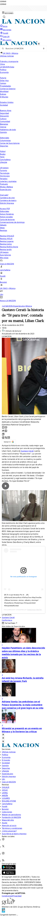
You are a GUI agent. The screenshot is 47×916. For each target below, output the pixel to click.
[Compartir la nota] (3, 430)
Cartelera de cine (7, 197)
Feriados (3, 178)
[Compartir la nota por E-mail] (8, 437)
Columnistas (5, 140)
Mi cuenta (7, 40)
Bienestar (4, 124)
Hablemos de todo (8, 129)
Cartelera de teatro (8, 200)
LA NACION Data (7, 67)
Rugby (2, 154)
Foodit (5, 33)
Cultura (3, 118)
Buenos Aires (5, 110)
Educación (4, 116)
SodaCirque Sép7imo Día (36, 610)
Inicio (5, 26)
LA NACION (7, 306)
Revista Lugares (7, 241)
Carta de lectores (7, 219)
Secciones (7, 30)
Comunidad (5, 121)
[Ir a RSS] (3, 861)
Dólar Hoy (4, 80)
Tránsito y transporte (9, 61)
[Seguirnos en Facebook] (3, 840)
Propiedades (5, 86)
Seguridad (4, 113)
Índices (3, 94)
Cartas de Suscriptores (10, 143)
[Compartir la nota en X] (6, 437)
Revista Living (6, 244)
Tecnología (4, 173)
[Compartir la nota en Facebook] (3, 437)
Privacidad (16, 896)
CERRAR (3, 1)
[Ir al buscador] (4, 17)
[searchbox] (23, 48)
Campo (3, 83)
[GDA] (8, 904)
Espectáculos (18, 306)
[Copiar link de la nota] (3, 434)
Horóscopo (5, 176)
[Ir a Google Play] (9, 869)
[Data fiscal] (3, 912)
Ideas (2, 227)
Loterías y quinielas (8, 181)
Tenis (2, 157)
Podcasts (4, 184)
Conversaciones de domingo (12, 222)
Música (28, 306)
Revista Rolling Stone (9, 247)
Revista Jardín (6, 249)
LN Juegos (4, 167)
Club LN (6, 36)
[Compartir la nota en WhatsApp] (6, 430)
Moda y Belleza (6, 187)
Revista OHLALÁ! (7, 236)
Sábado (3, 225)
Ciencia (3, 127)
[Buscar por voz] (43, 48)
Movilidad (4, 91)
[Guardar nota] (3, 427)
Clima (2, 64)
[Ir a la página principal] (23, 23)
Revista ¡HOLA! (6, 238)
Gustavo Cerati (27, 451)
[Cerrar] (38, 43)
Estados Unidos (6, 102)
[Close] (3, 734)
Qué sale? (4, 195)
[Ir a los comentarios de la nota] (6, 427)
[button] (23, 171)
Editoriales (4, 138)
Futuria (3, 78)
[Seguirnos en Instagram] (3, 854)
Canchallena (5, 159)
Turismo (3, 170)
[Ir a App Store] (9, 874)
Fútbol (2, 151)
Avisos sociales (6, 217)
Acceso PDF (5, 208)
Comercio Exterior (8, 88)
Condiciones (7, 896)
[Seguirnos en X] (3, 847)
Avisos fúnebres (7, 214)
